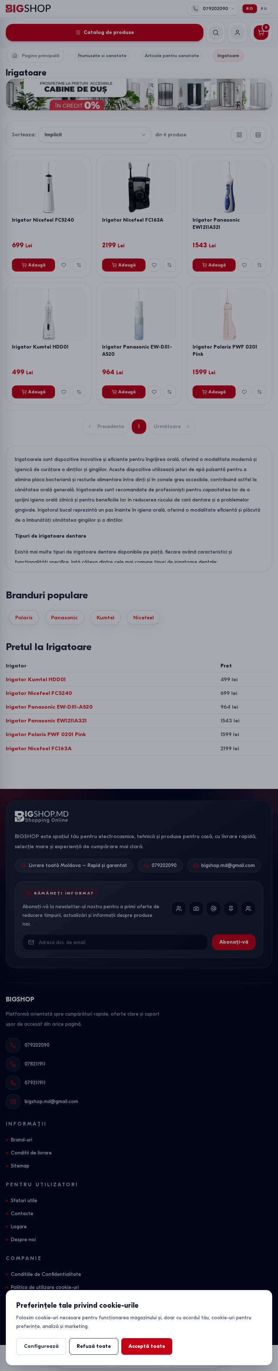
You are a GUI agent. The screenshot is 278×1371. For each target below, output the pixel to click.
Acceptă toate (147, 1346)
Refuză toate (94, 1346)
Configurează (41, 1346)
